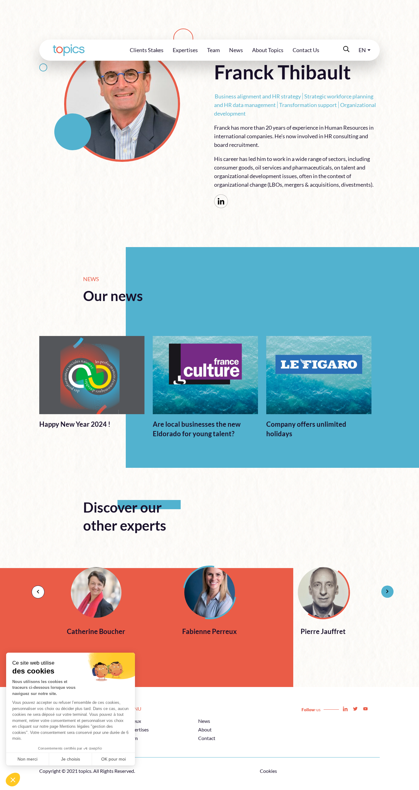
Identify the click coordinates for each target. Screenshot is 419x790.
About (205, 729)
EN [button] (362, 50)
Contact (206, 738)
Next (384, 589)
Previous (35, 589)
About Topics (267, 50)
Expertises (185, 50)
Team (213, 50)
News (236, 50)
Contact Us (306, 50)
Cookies (268, 771)
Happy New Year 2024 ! (74, 424)
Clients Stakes (146, 50)
